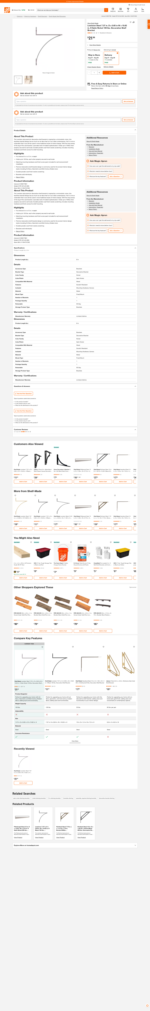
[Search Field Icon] (106, 10)
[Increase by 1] (99, 73)
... (14, 16)
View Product (18, 837)
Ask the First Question (24, 393)
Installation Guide (94, 149)
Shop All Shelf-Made (93, 141)
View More (75, 741)
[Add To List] (130, 22)
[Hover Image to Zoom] (49, 46)
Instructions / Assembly (96, 153)
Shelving (19, 16)
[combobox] (70, 10)
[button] (75, 130)
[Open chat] (149, 24)
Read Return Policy (97, 88)
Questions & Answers (106, 33)
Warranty (91, 147)
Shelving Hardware (30, 16)
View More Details (95, 45)
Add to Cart (115, 72)
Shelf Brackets (42, 16)
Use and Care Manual (95, 151)
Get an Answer (128, 101)
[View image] (18, 80)
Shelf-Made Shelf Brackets (57, 16)
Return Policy (20, 177)
